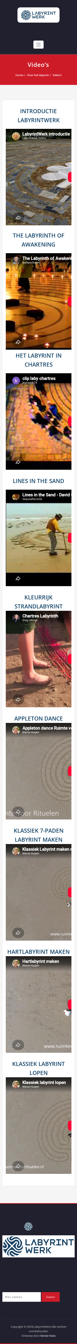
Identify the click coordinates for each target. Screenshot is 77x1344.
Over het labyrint (38, 75)
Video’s (57, 75)
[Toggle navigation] (38, 45)
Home (19, 75)
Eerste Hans (48, 1336)
